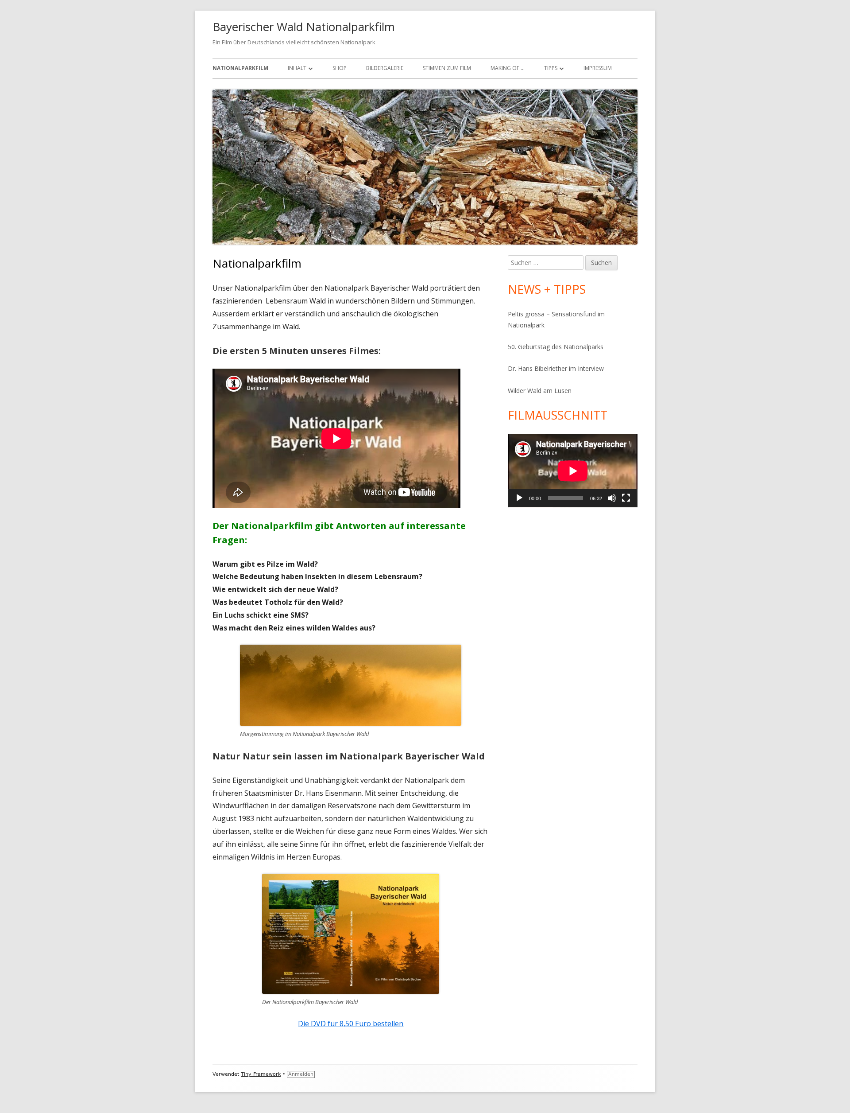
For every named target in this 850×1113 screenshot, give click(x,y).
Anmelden (300, 1074)
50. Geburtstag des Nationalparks (555, 346)
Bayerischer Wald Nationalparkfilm (303, 27)
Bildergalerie (384, 68)
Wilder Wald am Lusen (540, 390)
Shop (339, 68)
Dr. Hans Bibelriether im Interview (556, 368)
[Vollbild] (626, 498)
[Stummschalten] (611, 498)
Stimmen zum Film (447, 68)
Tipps (550, 68)
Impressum (597, 68)
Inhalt (297, 68)
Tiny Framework (261, 1074)
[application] (573, 470)
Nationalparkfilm (240, 68)
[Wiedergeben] (519, 498)
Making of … (508, 68)
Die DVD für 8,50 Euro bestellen (350, 1023)
